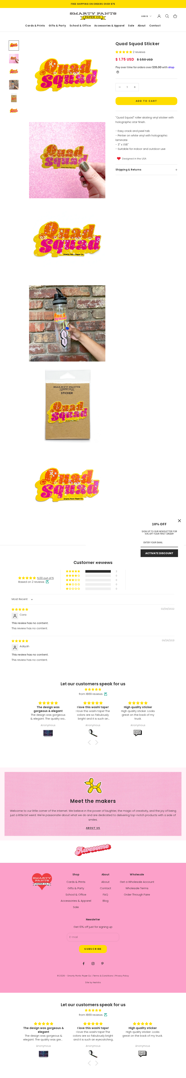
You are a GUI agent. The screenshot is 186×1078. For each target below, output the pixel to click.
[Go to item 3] (14, 72)
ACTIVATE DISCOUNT (159, 553)
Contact (155, 25)
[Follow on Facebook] (83, 963)
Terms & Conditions (103, 975)
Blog (105, 901)
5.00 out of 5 (45, 578)
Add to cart (146, 101)
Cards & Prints (35, 25)
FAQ (105, 894)
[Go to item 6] (14, 111)
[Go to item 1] (14, 45)
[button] (124, 52)
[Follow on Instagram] (93, 963)
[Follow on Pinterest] (102, 963)
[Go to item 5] (14, 98)
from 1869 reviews (91, 694)
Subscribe (93, 949)
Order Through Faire (137, 894)
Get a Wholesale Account (137, 882)
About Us (93, 828)
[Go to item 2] (14, 59)
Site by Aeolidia (93, 982)
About (142, 25)
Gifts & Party (57, 25)
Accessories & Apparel (109, 25)
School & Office (80, 25)
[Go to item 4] (14, 85)
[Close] (179, 520)
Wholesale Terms (137, 888)
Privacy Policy (122, 975)
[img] (20, 609)
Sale (131, 25)
